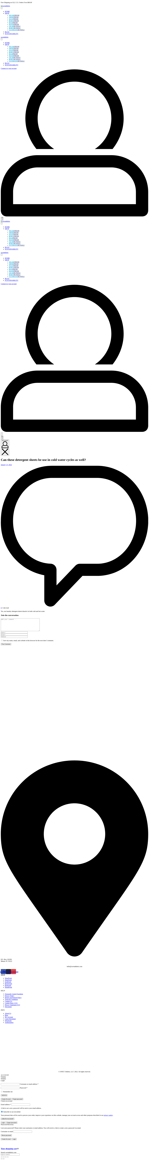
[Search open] (2, 434)
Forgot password (17, 1099)
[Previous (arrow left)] (1, 1158)
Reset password (6, 1135)
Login (3, 1122)
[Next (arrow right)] (3, 1158)
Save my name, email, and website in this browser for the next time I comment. (28, 640)
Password (23, 1088)
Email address (6, 1104)
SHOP (3, 975)
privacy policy (108, 1115)
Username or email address (29, 1084)
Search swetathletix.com (8, 1152)
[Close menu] (1, 39)
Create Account (6, 1099)
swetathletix (4, 37)
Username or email (7, 1131)
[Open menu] (1, 8)
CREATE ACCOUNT (8, 1119)
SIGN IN (4, 1095)
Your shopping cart (9, 1149)
